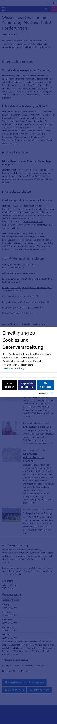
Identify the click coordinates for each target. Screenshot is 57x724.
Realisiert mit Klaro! (46, 393)
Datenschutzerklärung (13, 368)
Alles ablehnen (9, 385)
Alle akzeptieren (45, 385)
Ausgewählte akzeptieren (26, 385)
